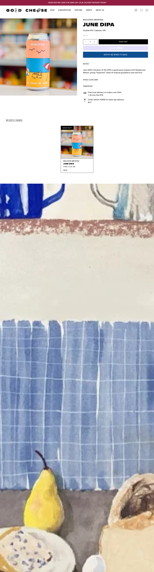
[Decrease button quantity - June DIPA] (86, 41)
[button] (52, 10)
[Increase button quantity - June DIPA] (94, 41)
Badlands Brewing (93, 19)
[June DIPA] (77, 142)
